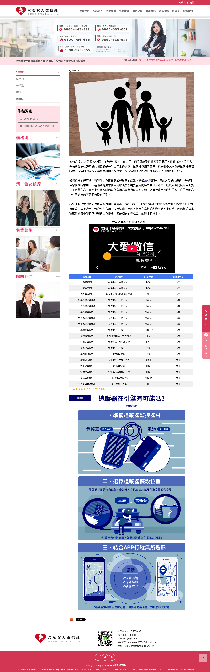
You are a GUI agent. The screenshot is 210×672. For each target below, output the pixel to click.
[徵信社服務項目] (38, 203)
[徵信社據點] (38, 250)
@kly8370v (132, 638)
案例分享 (137, 11)
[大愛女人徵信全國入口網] (37, 11)
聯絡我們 (183, 2)
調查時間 (148, 276)
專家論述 (151, 11)
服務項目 (98, 11)
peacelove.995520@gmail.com (38, 126)
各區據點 (164, 11)
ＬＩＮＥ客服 (206, 347)
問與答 (176, 11)
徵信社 (19, 92)
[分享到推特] (105, 657)
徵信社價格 (178, 276)
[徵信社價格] (38, 157)
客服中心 (206, 320)
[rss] (112, 657)
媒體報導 (124, 11)
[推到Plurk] (71, 619)
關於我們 (84, 11)
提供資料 (119, 276)
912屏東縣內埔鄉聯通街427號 (139, 646)
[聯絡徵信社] (38, 296)
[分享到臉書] (98, 657)
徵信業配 (20, 99)
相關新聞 (111, 11)
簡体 (192, 2)
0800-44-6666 (30, 119)
